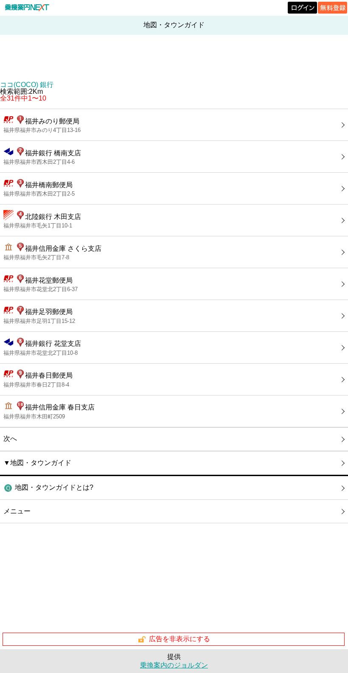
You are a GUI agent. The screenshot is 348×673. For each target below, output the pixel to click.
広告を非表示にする (179, 638)
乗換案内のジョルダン (174, 665)
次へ (10, 438)
